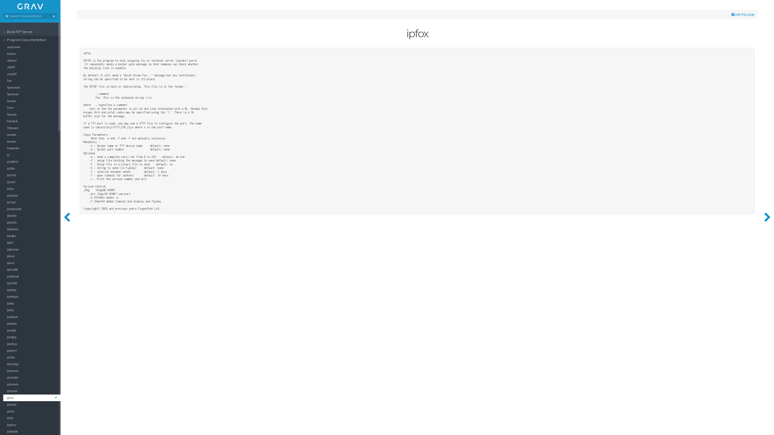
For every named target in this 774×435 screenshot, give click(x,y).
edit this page (744, 14)
